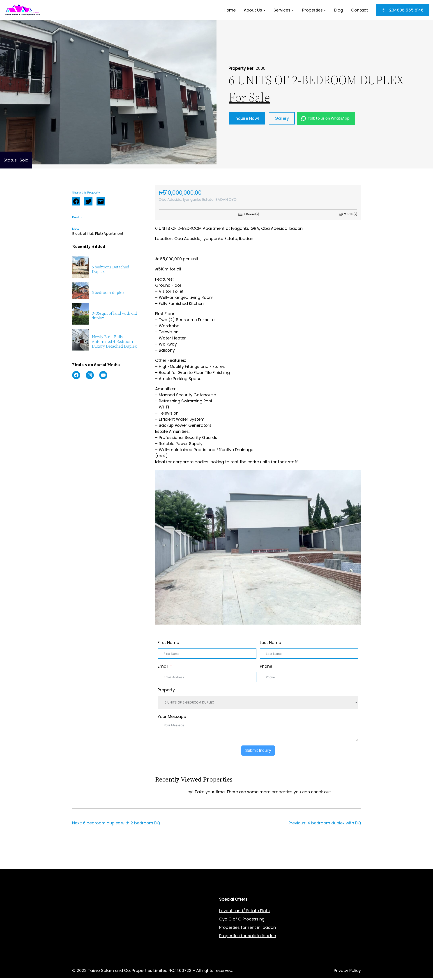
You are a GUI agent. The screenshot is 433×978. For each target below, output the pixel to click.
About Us (253, 10)
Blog (150, 936)
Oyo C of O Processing (242, 919)
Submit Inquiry (258, 750)
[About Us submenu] (264, 10)
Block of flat (82, 233)
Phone (266, 666)
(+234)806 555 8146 (111, 865)
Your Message (172, 716)
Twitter (88, 201)
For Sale (249, 97)
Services (282, 10)
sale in (254, 936)
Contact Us (157, 927)
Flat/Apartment (109, 233)
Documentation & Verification (102, 952)
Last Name (270, 642)
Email (163, 666)
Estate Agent (95, 910)
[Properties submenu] (325, 10)
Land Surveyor (86, 927)
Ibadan (269, 936)
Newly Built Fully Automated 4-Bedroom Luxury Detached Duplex (114, 341)
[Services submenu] (293, 10)
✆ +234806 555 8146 (403, 10)
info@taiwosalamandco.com (118, 860)
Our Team (156, 944)
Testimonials (158, 952)
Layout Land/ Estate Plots (244, 910)
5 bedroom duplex (108, 292)
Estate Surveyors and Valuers (101, 919)
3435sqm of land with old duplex (114, 315)
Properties (312, 10)
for (244, 936)
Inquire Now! (247, 118)
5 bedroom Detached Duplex (110, 269)
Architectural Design (92, 936)
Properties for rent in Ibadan (247, 927)
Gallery (282, 118)
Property (166, 690)
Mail (101, 201)
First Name (168, 642)
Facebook (76, 201)
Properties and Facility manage (103, 944)
